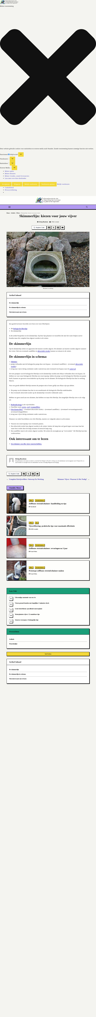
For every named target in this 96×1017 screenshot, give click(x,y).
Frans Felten (33, 551)
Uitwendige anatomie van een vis (25, 597)
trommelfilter (35, 407)
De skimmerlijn (14, 303)
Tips (37, 522)
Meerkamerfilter (17, 409)
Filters (18, 213)
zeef (28, 407)
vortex (24, 407)
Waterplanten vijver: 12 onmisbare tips (27, 614)
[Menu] (9, 207)
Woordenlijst (13, 644)
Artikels (13, 213)
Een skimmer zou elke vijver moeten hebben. (26, 444)
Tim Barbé (33, 506)
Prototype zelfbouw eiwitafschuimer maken (46, 571)
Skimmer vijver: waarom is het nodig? (72, 479)
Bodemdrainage (16, 405)
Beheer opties (9, 171)
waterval (72, 369)
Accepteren (6, 184)
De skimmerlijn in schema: (17, 307)
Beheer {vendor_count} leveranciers (17, 176)
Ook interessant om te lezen (17, 312)
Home (8, 213)
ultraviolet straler (44, 351)
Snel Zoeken (48, 654)
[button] (48, 77)
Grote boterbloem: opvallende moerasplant (28, 608)
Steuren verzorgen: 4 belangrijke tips (26, 620)
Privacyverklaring (11, 190)
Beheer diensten (10, 173)
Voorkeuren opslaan (48, 184)
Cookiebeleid (9, 187)
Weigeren (17, 184)
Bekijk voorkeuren (31, 184)
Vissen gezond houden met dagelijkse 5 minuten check (32, 603)
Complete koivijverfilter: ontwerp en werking (26, 479)
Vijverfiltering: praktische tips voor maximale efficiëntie (52, 526)
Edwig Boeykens (43, 222)
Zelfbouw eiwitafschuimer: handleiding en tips (47, 504)
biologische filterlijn (20, 329)
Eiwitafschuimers (40, 500)
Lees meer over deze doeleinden (15, 178)
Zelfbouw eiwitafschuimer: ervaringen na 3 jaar (48, 548)
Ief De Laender (34, 529)
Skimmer (14, 362)
